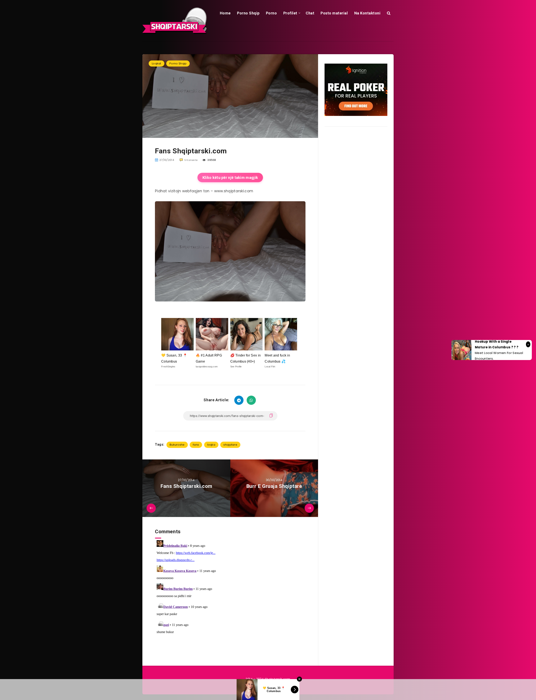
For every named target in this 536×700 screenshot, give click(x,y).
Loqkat (156, 63)
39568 (211, 160)
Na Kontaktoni (367, 13)
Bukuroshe (177, 445)
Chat (310, 13)
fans (196, 445)
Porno (271, 13)
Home (225, 13)
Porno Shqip (248, 13)
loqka (211, 445)
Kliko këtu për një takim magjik (230, 177)
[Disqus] (230, 590)
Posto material (334, 13)
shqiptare (230, 445)
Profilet (290, 13)
